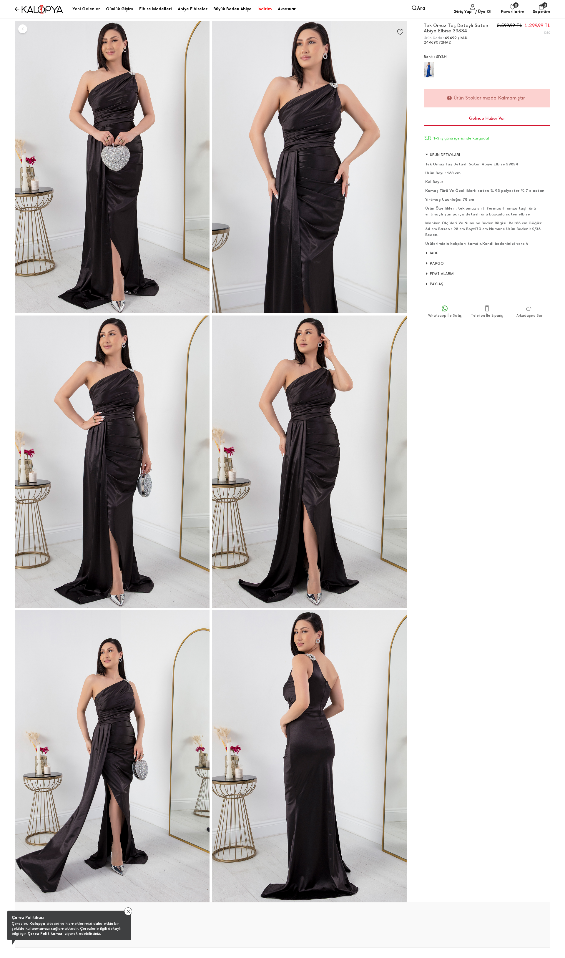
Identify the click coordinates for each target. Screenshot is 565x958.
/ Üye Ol (483, 11)
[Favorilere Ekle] (400, 32)
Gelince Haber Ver (487, 118)
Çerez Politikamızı (46, 933)
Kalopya (37, 923)
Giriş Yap (462, 11)
